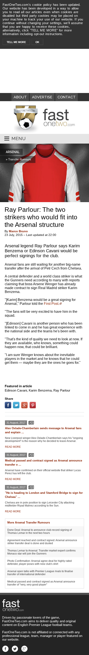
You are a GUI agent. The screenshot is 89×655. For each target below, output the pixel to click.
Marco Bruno (18, 231)
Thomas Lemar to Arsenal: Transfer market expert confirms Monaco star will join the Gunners (41, 552)
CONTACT (66, 97)
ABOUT (20, 97)
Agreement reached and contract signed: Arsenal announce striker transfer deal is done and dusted (42, 542)
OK (37, 42)
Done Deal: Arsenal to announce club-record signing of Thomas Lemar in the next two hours (39, 531)
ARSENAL (12, 152)
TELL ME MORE (16, 42)
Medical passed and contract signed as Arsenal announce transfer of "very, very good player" (41, 583)
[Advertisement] (44, 373)
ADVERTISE (42, 97)
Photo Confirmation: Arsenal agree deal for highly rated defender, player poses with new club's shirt (39, 562)
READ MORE (13, 446)
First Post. (51, 303)
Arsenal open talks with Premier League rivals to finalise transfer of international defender (40, 573)
